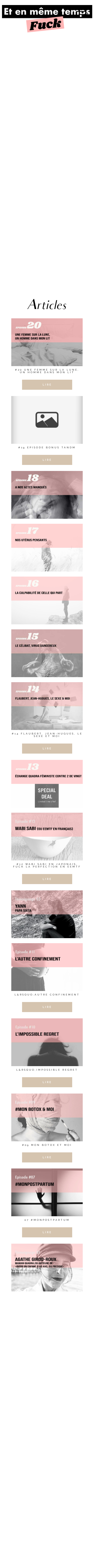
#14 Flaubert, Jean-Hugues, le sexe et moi (47, 734)
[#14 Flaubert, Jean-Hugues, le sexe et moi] (47, 706)
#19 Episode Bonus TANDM (47, 447)
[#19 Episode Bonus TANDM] (47, 420)
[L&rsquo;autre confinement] (47, 967)
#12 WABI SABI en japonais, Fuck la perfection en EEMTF (47, 865)
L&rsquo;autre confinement (47, 994)
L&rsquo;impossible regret (47, 1069)
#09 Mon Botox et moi (47, 1145)
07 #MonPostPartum (47, 1220)
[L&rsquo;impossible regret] (47, 1042)
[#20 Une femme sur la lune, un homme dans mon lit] (47, 342)
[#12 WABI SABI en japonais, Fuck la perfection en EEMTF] (47, 836)
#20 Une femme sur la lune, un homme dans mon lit (47, 371)
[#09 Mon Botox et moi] (47, 1117)
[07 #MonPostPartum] (47, 1192)
